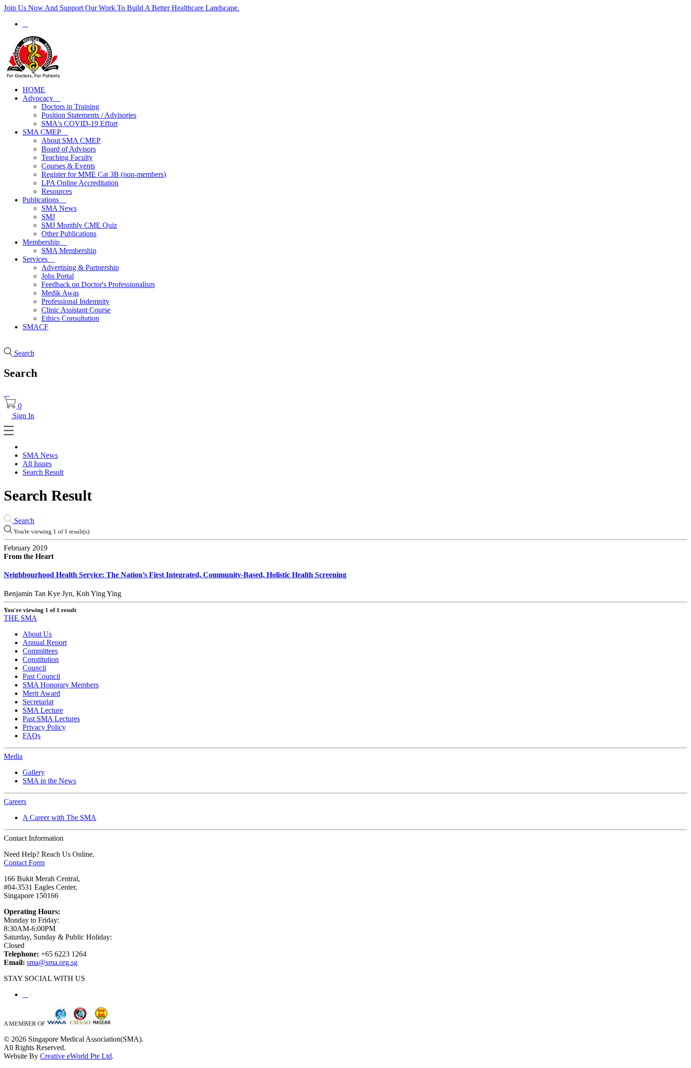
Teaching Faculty (67, 157)
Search (23, 521)
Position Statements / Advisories (88, 115)
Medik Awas (60, 293)
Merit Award (41, 693)
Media (13, 756)
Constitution (41, 659)
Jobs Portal (57, 276)
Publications (44, 200)
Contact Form (24, 863)
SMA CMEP (45, 132)
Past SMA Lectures (51, 719)
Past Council (41, 676)
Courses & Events (68, 166)
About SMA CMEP (71, 140)
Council (34, 668)
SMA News (59, 208)
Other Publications (68, 234)
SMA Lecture (43, 710)
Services (39, 259)
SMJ (48, 217)
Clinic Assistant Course (75, 310)
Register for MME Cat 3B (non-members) (103, 174)
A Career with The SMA (59, 817)
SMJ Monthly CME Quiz (79, 225)
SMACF (35, 327)
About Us (37, 634)
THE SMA (20, 618)
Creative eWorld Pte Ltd (76, 1056)
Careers (15, 801)
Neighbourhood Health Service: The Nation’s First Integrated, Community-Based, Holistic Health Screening (175, 575)
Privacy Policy (44, 727)
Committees (40, 651)
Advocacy (42, 98)
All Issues (37, 464)
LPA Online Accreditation (79, 183)
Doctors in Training (70, 107)
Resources (56, 191)
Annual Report (45, 642)
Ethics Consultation (70, 318)
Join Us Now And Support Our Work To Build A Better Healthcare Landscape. (121, 8)
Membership (45, 242)
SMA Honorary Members (61, 685)
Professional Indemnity (75, 301)
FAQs (31, 736)
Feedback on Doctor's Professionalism (98, 284)
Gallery (34, 772)
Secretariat (38, 702)
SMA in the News (49, 781)
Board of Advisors (68, 149)
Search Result (43, 472)
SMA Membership (68, 251)
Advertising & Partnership (80, 267)
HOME (34, 90)
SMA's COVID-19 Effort (79, 124)
